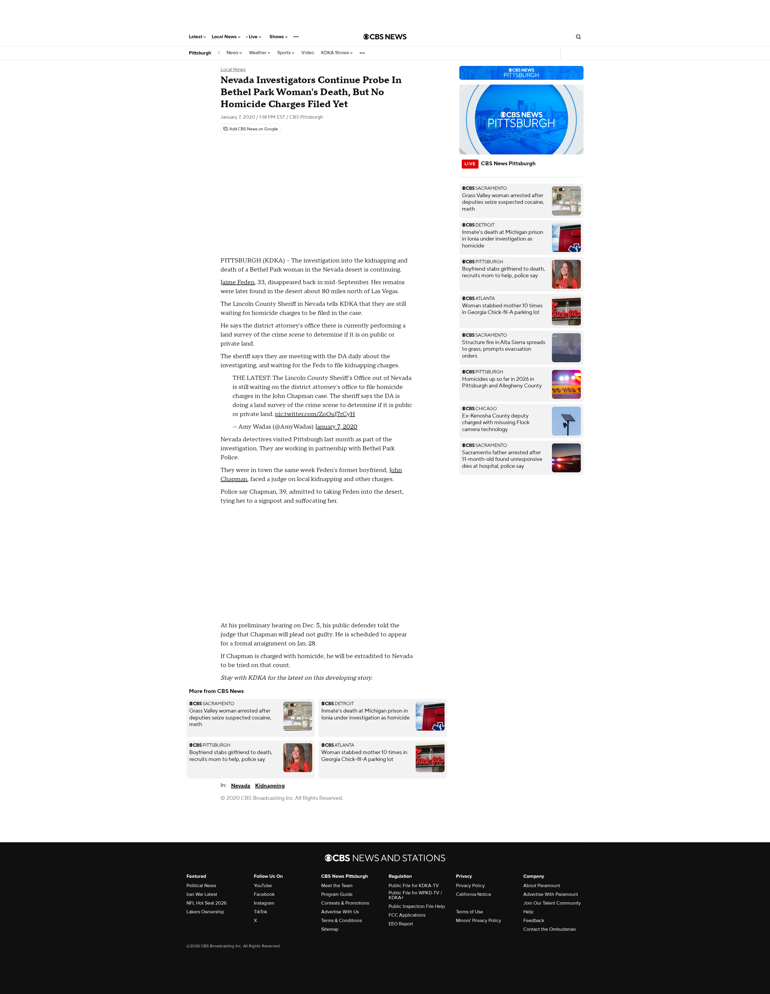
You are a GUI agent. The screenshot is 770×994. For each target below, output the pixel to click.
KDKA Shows (335, 53)
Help (528, 911)
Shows (277, 36)
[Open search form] (578, 36)
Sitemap (329, 929)
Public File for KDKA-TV (414, 885)
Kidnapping (270, 785)
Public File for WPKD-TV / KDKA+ (415, 895)
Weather (258, 53)
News (232, 53)
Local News (225, 36)
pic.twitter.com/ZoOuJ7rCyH (315, 414)
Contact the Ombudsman (549, 929)
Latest (196, 36)
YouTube (263, 885)
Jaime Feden (237, 282)
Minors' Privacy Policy (478, 920)
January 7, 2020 (336, 427)
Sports (284, 53)
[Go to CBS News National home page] (385, 37)
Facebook (264, 894)
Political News (201, 885)
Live (254, 37)
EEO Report (401, 923)
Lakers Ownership (205, 911)
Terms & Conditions (341, 920)
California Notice (473, 894)
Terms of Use (469, 911)
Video (307, 53)
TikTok (260, 911)
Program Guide (337, 894)
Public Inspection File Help (417, 906)
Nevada (240, 785)
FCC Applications (407, 915)
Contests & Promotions (345, 903)
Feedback (533, 920)
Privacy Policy (470, 885)
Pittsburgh (200, 53)
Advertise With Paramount (550, 894)
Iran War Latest (201, 894)
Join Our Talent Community (552, 903)
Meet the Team (337, 885)
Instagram (264, 903)
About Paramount (541, 885)
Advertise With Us (340, 911)
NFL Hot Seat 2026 (206, 903)
